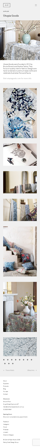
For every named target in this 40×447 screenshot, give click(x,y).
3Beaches (30, 370)
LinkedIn (5, 432)
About (5, 381)
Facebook (6, 421)
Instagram (6, 424)
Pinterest (5, 429)
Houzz (5, 427)
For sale (5, 391)
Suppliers (6, 383)
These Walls (10, 370)
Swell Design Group (12, 442)
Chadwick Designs (8, 435)
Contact (5, 394)
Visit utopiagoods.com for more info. (17, 78)
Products (5, 386)
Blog (4, 389)
